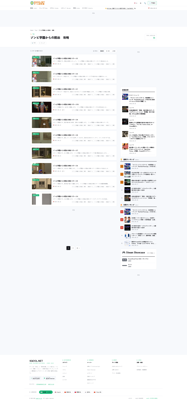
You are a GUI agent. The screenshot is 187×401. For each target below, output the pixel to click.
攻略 (64, 376)
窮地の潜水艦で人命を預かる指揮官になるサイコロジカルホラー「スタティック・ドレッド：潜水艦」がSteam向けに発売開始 (144, 181)
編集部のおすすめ (91, 379)
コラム (64, 370)
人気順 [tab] (113, 51)
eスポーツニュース (134, 95)
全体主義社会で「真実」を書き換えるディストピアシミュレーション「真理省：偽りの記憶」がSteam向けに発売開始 (141, 112)
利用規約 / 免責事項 (142, 370)
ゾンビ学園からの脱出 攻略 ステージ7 (65, 150)
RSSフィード (90, 383)
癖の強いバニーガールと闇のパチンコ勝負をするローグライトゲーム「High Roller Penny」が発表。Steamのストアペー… (141, 149)
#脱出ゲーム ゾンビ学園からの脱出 (96, 64)
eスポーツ (89, 373)
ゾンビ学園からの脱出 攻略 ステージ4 (65, 196)
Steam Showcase (91, 370)
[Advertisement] (93, 19)
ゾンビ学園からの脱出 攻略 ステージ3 (65, 58)
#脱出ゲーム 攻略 (110, 64)
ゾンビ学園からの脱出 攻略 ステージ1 (65, 89)
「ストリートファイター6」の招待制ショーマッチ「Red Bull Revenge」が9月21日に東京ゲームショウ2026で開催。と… (142, 99)
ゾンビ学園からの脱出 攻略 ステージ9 (65, 120)
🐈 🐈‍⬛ (120, 8)
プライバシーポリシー (142, 366)
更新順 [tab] (102, 51)
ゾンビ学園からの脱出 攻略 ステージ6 (65, 166)
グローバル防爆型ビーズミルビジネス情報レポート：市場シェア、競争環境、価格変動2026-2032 (144, 234)
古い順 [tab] (107, 51)
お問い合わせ (115, 370)
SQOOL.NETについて (117, 366)
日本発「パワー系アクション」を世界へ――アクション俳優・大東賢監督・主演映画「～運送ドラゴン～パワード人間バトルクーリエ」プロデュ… (144, 219)
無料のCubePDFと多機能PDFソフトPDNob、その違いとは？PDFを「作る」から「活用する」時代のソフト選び (144, 242)
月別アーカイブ (91, 376)
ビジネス (65, 379)
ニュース (131, 107)
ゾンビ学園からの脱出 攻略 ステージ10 (65, 104)
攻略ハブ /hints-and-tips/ (93, 366)
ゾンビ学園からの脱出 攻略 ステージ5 (65, 181)
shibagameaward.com (41, 384)
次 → (78, 248)
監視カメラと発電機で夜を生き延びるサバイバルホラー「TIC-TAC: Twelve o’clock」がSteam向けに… (141, 124)
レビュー (65, 373)
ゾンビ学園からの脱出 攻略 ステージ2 (65, 74)
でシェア (42, 43)
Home (31, 30)
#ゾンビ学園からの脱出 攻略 (79, 64)
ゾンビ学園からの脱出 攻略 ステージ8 (65, 135)
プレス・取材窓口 (116, 373)
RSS (34, 43)
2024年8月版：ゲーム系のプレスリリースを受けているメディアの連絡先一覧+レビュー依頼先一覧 (144, 173)
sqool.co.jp (51, 384)
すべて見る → (151, 253)
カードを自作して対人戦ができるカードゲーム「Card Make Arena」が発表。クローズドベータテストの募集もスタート (142, 136)
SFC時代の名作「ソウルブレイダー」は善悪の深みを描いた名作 (144, 189)
